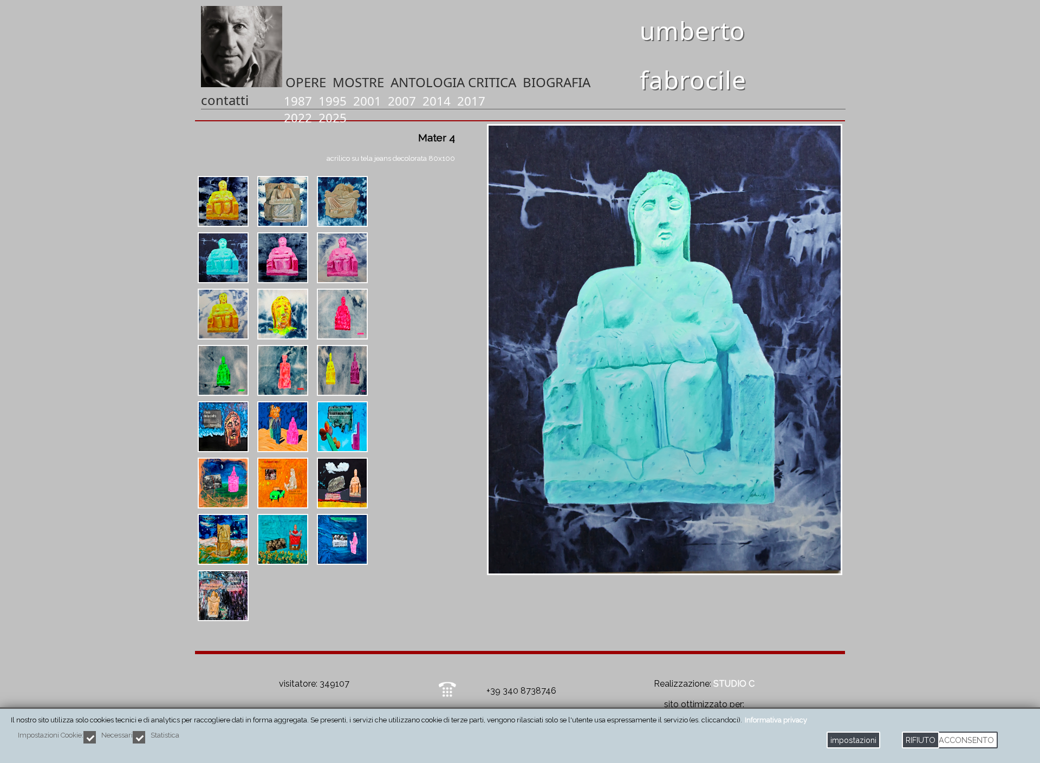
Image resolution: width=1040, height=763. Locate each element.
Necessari (117, 735)
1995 (332, 101)
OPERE (305, 82)
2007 (402, 101)
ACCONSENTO (966, 740)
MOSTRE (358, 82)
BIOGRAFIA (556, 82)
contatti (225, 100)
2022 (298, 117)
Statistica (165, 735)
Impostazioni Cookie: (50, 735)
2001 (367, 101)
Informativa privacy (776, 720)
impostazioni (853, 740)
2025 (332, 117)
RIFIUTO (920, 740)
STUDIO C (734, 684)
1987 (298, 101)
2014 (436, 101)
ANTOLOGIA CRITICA (453, 82)
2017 (471, 101)
